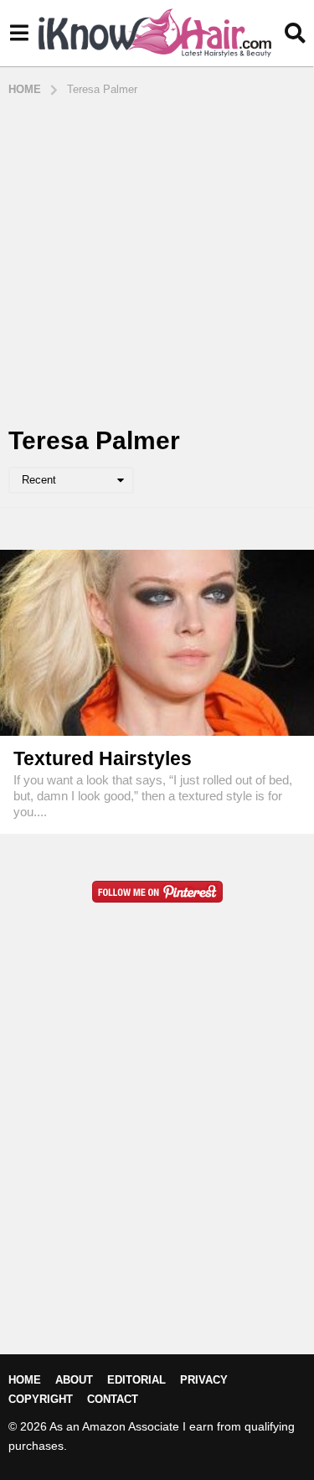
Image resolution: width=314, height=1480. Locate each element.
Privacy (204, 1380)
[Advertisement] (157, 263)
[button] (18, 33)
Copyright (40, 1399)
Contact (112, 1399)
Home (24, 1380)
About (74, 1380)
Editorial (136, 1380)
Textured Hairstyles (102, 758)
